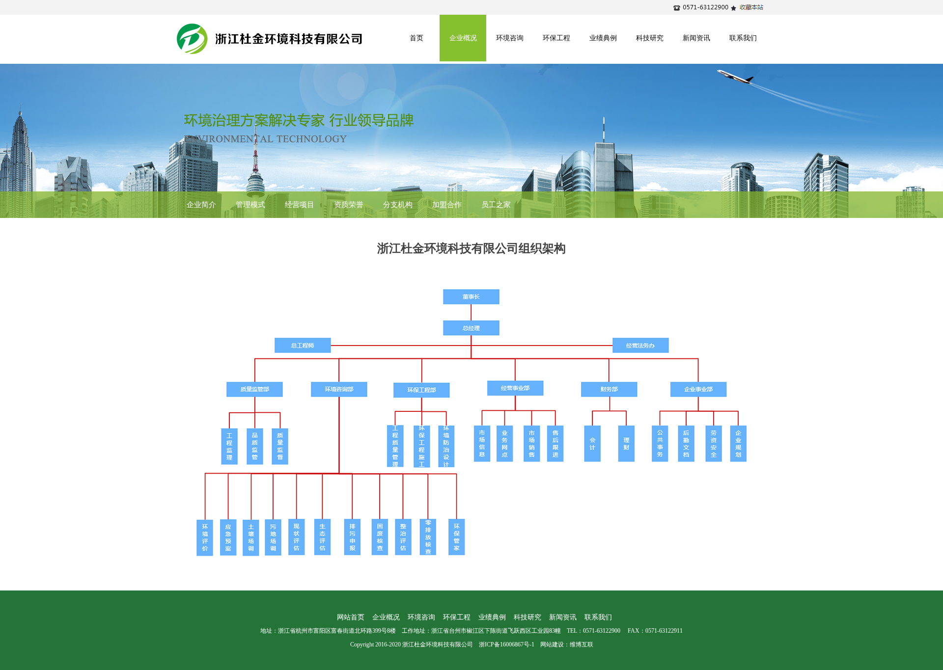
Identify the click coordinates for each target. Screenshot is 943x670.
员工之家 (496, 205)
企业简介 (201, 205)
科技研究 (650, 38)
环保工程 (556, 38)
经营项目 (299, 205)
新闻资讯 (696, 38)
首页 (416, 38)
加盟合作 (447, 205)
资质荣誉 (348, 205)
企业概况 (463, 38)
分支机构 (398, 205)
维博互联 (581, 644)
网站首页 (350, 617)
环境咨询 (510, 38)
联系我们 (743, 38)
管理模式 (250, 205)
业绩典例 (603, 38)
